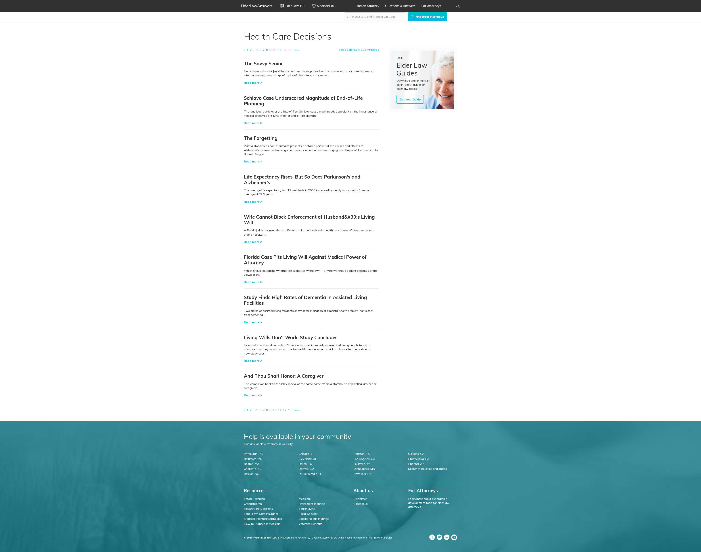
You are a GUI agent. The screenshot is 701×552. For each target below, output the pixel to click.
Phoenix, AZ (416, 464)
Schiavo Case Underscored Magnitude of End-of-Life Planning (303, 101)
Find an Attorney (367, 6)
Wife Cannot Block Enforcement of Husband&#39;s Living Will (309, 220)
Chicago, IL (306, 454)
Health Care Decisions (258, 508)
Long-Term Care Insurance (261, 514)
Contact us (360, 503)
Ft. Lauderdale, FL (310, 474)
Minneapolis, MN (364, 468)
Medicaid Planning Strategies (263, 518)
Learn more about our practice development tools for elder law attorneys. (428, 503)
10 (274, 50)
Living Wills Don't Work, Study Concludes (291, 337)
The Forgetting (260, 138)
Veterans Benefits (310, 524)
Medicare (305, 499)
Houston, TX (361, 454)
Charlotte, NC (253, 468)
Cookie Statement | (322, 537)
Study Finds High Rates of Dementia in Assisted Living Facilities (305, 300)
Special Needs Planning (314, 518)
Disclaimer (360, 499)
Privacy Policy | (302, 537)
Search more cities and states (427, 468)
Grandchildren (253, 503)
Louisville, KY (361, 464)
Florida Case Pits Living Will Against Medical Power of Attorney (305, 260)
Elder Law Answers (256, 6)
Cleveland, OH (308, 459)
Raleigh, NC (251, 474)
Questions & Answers (400, 6)
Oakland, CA (416, 454)
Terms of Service (383, 537)
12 (285, 50)
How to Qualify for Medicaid (262, 524)
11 (279, 50)
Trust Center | (286, 537)
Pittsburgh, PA (253, 454)
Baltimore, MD (253, 459)
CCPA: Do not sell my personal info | (353, 537)
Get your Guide (410, 99)
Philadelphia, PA (418, 459)
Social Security (308, 514)
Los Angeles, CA (364, 459)
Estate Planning (254, 499)
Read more (252, 82)
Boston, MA (251, 464)
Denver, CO (306, 468)
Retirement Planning (312, 503)
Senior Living (307, 508)
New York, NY (362, 474)
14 (295, 50)
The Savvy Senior (263, 64)
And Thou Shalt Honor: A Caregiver (284, 376)
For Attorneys (431, 6)
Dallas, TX (305, 464)
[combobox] (375, 16)
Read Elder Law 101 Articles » (359, 49)
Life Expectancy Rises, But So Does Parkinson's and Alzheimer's (302, 179)
